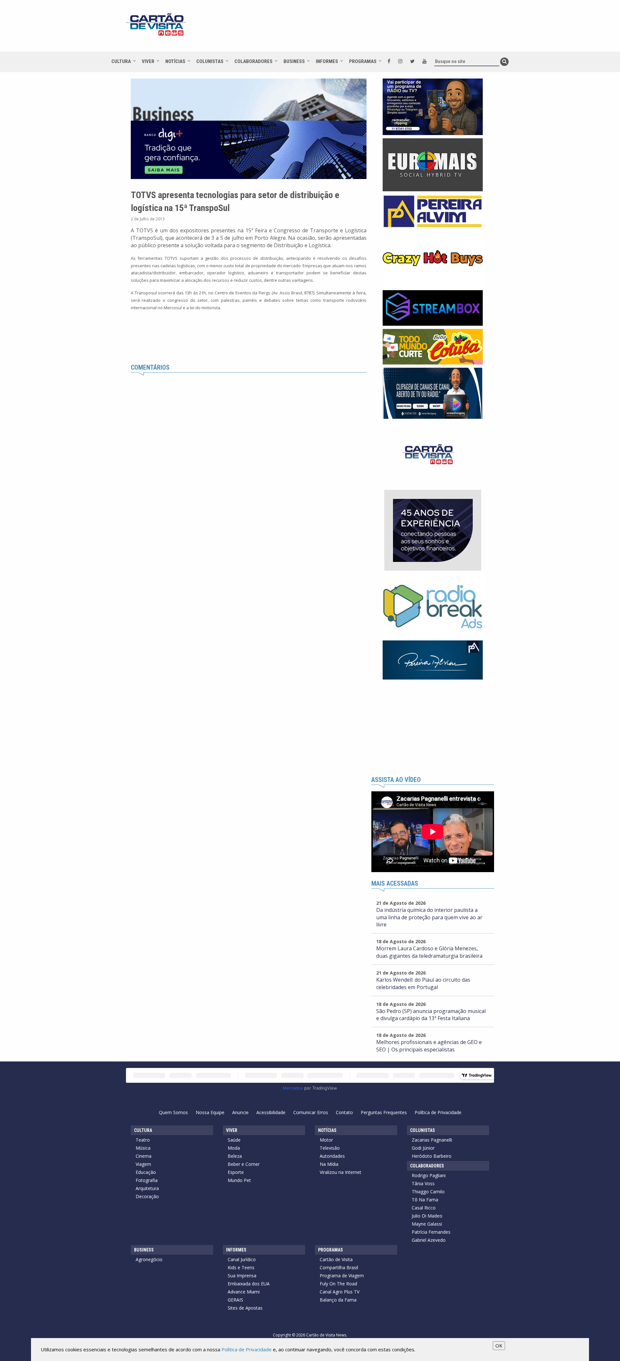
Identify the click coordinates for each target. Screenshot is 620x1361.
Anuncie (240, 1112)
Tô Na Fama (425, 1200)
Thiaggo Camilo (428, 1191)
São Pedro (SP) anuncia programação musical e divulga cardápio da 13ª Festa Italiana (431, 1015)
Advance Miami (244, 1292)
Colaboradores (253, 61)
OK (498, 1345)
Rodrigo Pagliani (429, 1175)
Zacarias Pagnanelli (432, 1140)
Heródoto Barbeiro (431, 1156)
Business (294, 61)
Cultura (121, 61)
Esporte (236, 1172)
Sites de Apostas (245, 1308)
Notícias (175, 61)
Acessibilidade (270, 1112)
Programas (363, 61)
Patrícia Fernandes (431, 1232)
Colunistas (209, 61)
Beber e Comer (244, 1164)
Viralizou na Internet (340, 1172)
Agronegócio (149, 1259)
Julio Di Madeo (427, 1216)
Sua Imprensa (242, 1275)
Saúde (234, 1140)
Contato (344, 1112)
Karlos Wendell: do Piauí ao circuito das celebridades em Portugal (423, 983)
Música (143, 1148)
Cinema (143, 1156)
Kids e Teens (241, 1267)
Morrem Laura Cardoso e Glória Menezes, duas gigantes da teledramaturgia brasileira (429, 952)
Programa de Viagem (342, 1275)
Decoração (147, 1196)
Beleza (235, 1156)
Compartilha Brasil (339, 1267)
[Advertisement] (367, 29)
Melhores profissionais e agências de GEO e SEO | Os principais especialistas (429, 1046)
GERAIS (235, 1300)
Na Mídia (329, 1164)
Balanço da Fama (338, 1300)
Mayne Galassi (427, 1224)
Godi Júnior (423, 1148)
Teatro (143, 1140)
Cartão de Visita (336, 1259)
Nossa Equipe (210, 1112)
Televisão (330, 1148)
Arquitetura (147, 1188)
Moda (234, 1148)
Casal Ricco (424, 1208)
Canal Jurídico (242, 1259)
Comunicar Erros (310, 1112)
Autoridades (332, 1156)
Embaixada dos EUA (249, 1284)
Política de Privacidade (438, 1112)
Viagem (143, 1164)
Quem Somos (173, 1112)
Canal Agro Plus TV (339, 1292)
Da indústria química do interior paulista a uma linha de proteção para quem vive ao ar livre (429, 917)
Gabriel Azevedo (429, 1240)
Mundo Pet (239, 1180)
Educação (146, 1172)
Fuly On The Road (338, 1284)
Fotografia (147, 1180)
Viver (148, 61)
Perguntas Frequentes (384, 1112)
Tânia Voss (423, 1183)
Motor (326, 1140)
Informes (327, 61)
